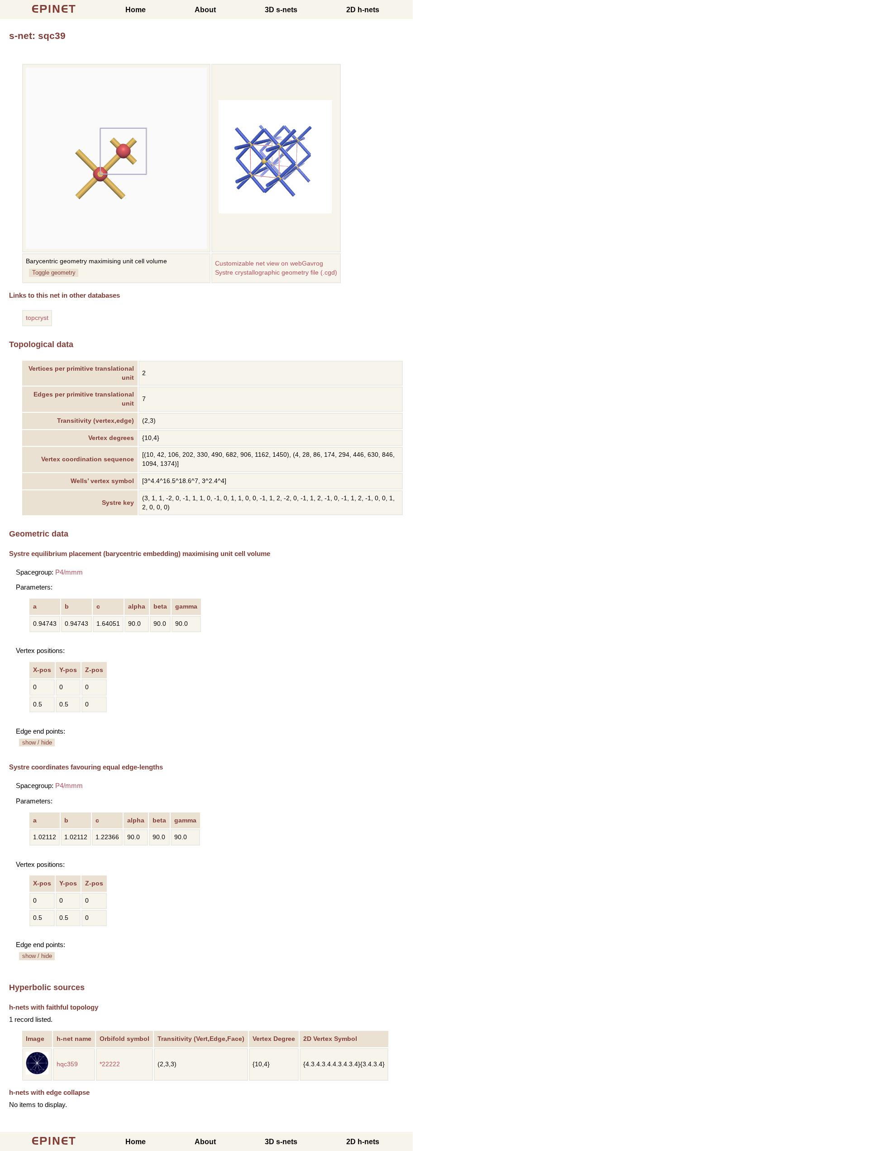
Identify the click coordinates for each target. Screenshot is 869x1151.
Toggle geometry (54, 272)
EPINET (54, 8)
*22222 (110, 1064)
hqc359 (67, 1064)
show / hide (37, 742)
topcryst (37, 317)
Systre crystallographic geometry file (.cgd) (276, 272)
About (205, 10)
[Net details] (37, 1072)
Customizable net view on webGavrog (269, 263)
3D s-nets (281, 10)
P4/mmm (69, 572)
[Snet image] (275, 211)
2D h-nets (362, 10)
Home (135, 10)
